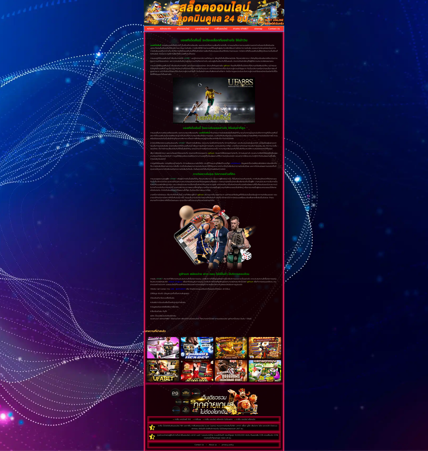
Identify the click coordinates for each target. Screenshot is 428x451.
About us (213, 444)
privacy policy (228, 444)
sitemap (258, 28)
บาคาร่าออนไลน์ (202, 28)
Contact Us (274, 28)
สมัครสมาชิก (165, 28)
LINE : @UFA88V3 (177, 289)
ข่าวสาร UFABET (240, 28)
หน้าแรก (150, 28)
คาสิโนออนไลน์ (221, 28)
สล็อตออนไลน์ (183, 28)
